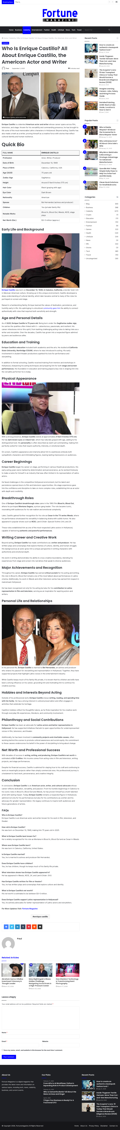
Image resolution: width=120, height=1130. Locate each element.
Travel (79, 30)
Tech (73, 30)
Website (45, 1041)
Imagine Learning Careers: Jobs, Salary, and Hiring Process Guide (108, 92)
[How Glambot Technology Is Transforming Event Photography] (67, 970)
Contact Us (113, 1126)
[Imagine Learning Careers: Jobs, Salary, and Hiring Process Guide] (91, 91)
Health (53, 30)
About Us (83, 1126)
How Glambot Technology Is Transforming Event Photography (67, 981)
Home (11, 30)
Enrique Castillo (8, 290)
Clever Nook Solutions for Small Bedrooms (108, 183)
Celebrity (26, 30)
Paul (7, 68)
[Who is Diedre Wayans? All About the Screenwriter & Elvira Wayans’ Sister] (91, 130)
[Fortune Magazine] (60, 15)
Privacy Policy (94, 1126)
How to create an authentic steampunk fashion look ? (108, 47)
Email (4, 1041)
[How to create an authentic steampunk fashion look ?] (91, 48)
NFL (87, 244)
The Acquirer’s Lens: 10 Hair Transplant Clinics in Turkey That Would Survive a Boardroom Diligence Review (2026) (57, 2)
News (68, 30)
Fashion (47, 30)
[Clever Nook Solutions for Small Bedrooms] (91, 185)
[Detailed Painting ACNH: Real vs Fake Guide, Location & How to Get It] (91, 105)
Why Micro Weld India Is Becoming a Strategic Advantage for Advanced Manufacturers (108, 157)
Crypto (88, 215)
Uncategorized (91, 258)
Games (88, 229)
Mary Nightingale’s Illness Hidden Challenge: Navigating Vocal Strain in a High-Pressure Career (40, 982)
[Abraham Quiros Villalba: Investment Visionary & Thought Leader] (13, 970)
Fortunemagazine (22, 1126)
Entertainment (37, 30)
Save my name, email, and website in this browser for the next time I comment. (33, 1050)
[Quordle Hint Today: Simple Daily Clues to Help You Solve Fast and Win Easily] (91, 171)
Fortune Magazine (30, 909)
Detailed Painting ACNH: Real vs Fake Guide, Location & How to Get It (107, 106)
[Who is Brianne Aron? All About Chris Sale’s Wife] (91, 144)
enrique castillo (41, 916)
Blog (87, 204)
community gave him (51, 308)
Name (4, 1032)
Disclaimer (104, 1126)
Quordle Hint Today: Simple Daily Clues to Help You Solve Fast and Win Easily (108, 172)
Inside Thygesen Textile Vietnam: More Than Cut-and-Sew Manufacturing (108, 60)
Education (90, 218)
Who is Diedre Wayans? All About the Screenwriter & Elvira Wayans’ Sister (108, 131)
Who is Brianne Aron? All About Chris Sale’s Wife (108, 143)
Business (18, 30)
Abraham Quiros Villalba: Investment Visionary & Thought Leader (12, 981)
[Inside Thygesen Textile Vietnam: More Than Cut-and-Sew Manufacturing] (91, 59)
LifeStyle (61, 30)
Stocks (88, 247)
